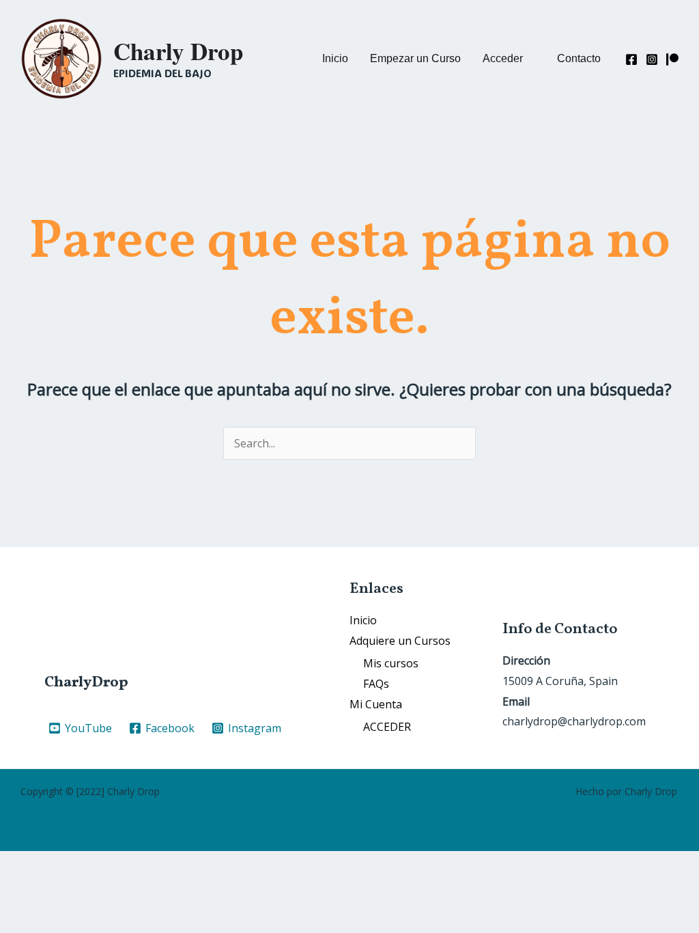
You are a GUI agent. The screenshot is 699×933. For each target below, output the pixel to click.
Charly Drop (178, 50)
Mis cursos (390, 663)
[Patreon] (672, 59)
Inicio (363, 620)
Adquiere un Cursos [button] (400, 640)
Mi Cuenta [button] (376, 704)
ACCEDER (387, 726)
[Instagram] (652, 59)
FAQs (376, 683)
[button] (509, 59)
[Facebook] (631, 59)
